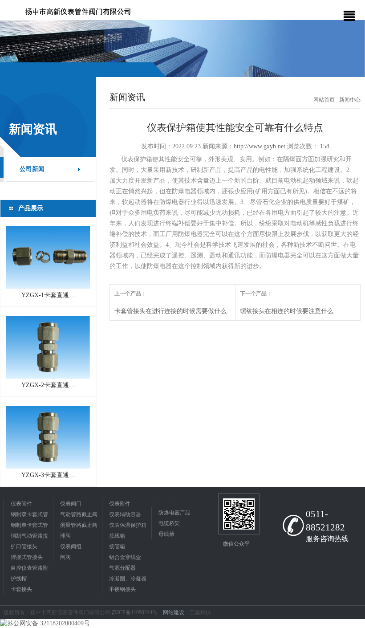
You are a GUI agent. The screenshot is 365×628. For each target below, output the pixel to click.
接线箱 (117, 536)
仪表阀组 (70, 546)
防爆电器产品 (174, 513)
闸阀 (65, 557)
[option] (182, 48)
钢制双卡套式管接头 (29, 515)
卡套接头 (21, 589)
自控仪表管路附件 (29, 569)
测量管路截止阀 (78, 525)
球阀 (65, 536)
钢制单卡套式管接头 (29, 526)
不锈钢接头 (122, 589)
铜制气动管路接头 (29, 537)
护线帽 (19, 578)
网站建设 (173, 612)
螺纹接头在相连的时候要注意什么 (286, 311)
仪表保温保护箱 (127, 525)
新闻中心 (350, 100)
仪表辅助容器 (125, 514)
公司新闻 (32, 169)
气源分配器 (122, 568)
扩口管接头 (24, 546)
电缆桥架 (169, 523)
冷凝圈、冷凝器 (127, 578)
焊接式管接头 (27, 557)
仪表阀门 (70, 504)
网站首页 (324, 100)
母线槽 (166, 534)
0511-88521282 (325, 521)
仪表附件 (119, 504)
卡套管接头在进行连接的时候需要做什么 (170, 311)
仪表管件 (21, 504)
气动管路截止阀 (78, 514)
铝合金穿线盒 (125, 557)
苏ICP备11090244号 (135, 612)
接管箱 (117, 546)
